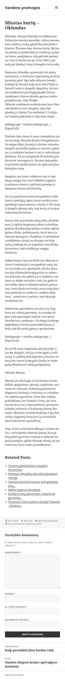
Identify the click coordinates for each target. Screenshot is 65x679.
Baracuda (28, 520)
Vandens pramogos (22, 7)
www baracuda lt (33, 523)
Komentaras (13, 552)
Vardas (10, 593)
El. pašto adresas (16, 606)
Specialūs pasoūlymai (48, 520)
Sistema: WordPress (14, 674)
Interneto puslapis (17, 619)
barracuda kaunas (16, 523)
